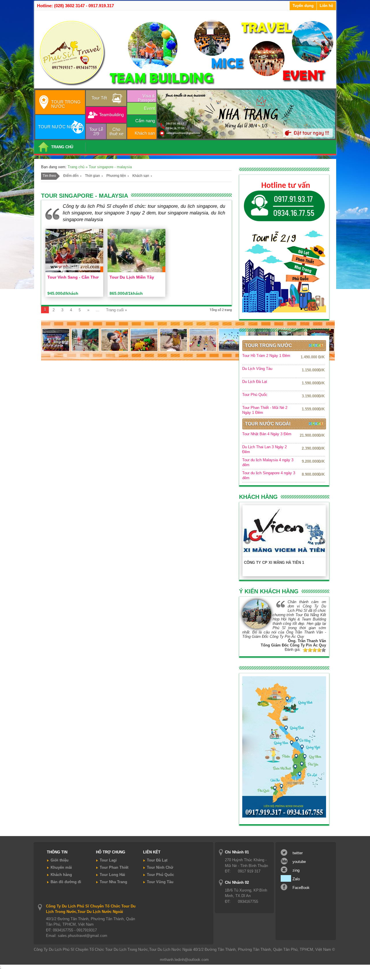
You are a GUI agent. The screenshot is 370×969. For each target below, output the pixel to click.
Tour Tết (99, 97)
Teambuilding (111, 114)
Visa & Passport (146, 97)
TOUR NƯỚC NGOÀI (59, 126)
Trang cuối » (116, 310)
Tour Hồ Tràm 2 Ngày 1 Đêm (266, 355)
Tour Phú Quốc (254, 394)
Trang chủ (77, 167)
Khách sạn (145, 133)
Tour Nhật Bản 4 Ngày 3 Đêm (266, 434)
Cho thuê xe (116, 131)
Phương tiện (116, 176)
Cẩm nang (145, 120)
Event (149, 108)
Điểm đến (71, 176)
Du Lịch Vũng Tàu (257, 368)
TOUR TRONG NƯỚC (66, 104)
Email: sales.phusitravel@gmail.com (76, 935)
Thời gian (92, 176)
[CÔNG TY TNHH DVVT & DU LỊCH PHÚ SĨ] (186, 86)
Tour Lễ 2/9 (96, 131)
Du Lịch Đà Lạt (254, 381)
